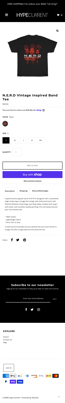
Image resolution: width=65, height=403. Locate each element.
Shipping (23, 191)
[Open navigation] (6, 15)
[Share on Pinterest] (24, 240)
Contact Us (7, 340)
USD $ (9, 368)
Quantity (7, 152)
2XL (40, 140)
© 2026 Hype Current (12, 398)
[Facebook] (26, 310)
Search (6, 337)
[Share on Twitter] (17, 240)
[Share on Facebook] (12, 240)
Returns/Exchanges (40, 191)
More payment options (32, 181)
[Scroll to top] (59, 397)
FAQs (5, 343)
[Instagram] (38, 310)
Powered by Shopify (30, 398)
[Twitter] (32, 310)
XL (32, 140)
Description (10, 191)
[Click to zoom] (57, 30)
